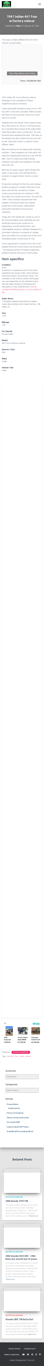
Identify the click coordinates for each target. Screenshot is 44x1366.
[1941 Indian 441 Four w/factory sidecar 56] (22, 562)
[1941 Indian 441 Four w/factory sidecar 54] (22, 506)
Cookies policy (14, 1108)
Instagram (32, 1354)
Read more (33, 1216)
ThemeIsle (30, 1360)
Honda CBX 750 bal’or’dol (19, 1319)
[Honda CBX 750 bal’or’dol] (22, 1299)
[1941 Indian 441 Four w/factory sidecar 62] (22, 727)
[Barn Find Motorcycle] (7, 4)
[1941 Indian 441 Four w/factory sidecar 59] (22, 644)
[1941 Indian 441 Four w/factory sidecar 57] (22, 589)
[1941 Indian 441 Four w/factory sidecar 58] (22, 617)
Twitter (28, 1354)
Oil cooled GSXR (13, 1122)
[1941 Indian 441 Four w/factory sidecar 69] (22, 921)
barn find (10, 1056)
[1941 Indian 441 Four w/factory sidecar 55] (22, 534)
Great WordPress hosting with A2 (20, 1131)
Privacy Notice (12, 1104)
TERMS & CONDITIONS (11, 1355)
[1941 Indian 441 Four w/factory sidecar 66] (22, 838)
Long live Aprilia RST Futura (18, 1127)
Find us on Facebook (15, 1113)
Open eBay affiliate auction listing (22, 73)
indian (22, 1056)
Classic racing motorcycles (18, 1118)
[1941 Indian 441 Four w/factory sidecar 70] (22, 948)
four (16, 1056)
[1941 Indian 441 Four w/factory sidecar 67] (22, 865)
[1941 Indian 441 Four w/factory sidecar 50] (22, 396)
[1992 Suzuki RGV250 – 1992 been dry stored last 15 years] (22, 1236)
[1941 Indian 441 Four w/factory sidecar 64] (22, 782)
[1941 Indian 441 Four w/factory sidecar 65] (22, 810)
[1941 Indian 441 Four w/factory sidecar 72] (22, 1003)
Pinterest (40, 1354)
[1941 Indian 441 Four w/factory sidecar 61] (22, 700)
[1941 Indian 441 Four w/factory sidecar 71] (22, 976)
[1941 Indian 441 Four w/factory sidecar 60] (22, 672)
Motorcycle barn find (20, 1052)
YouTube (23, 1354)
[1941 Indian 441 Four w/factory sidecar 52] (22, 451)
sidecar (28, 1056)
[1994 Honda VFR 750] (22, 1181)
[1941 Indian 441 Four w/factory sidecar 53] (22, 479)
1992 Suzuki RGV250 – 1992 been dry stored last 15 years (21, 1257)
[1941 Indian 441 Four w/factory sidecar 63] (22, 755)
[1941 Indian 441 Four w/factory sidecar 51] (22, 424)
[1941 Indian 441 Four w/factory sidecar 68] (22, 893)
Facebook (36, 1354)
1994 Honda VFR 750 (17, 1200)
